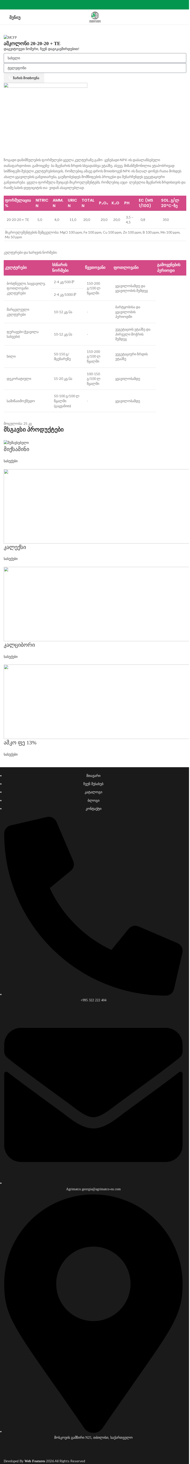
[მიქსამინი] (16, 443)
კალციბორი (19, 645)
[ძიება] (184, 17)
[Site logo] (95, 17)
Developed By (25, 1461)
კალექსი (15, 547)
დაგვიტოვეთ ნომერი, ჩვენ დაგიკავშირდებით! (41, 49)
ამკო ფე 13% (20, 742)
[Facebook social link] (95, 4)
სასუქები (11, 461)
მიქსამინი (16, 449)
